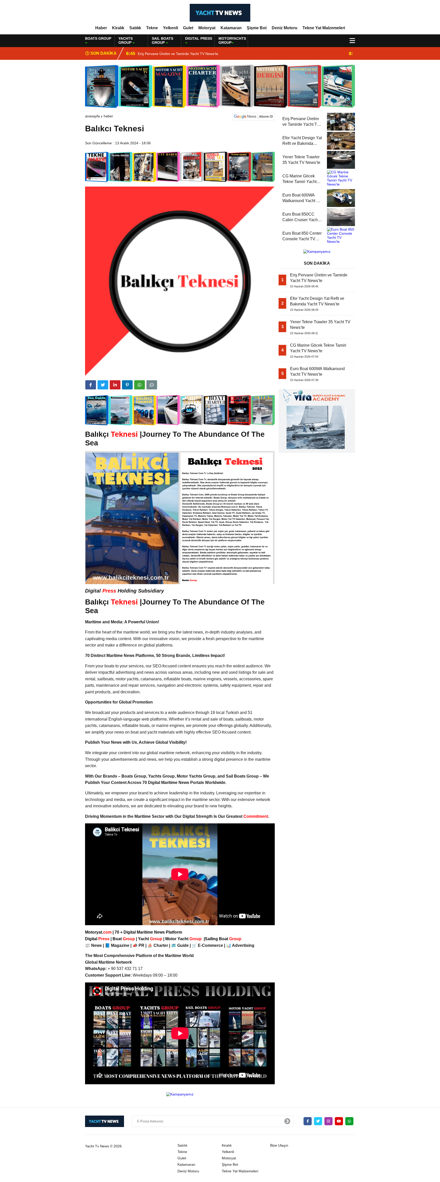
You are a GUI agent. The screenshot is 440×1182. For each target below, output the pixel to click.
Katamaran (231, 28)
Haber (101, 28)
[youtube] (339, 1121)
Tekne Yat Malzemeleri (323, 28)
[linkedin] (115, 385)
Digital (98, 939)
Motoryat (206, 28)
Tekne (152, 28)
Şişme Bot (257, 28)
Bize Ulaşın (279, 1145)
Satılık (135, 28)
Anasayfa (92, 116)
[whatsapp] (349, 1121)
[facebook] (90, 385)
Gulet (188, 28)
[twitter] (102, 385)
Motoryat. (98, 932)
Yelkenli (170, 28)
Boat (124, 939)
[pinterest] (127, 385)
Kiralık (118, 28)
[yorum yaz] (151, 385)
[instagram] (328, 1121)
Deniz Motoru (284, 28)
